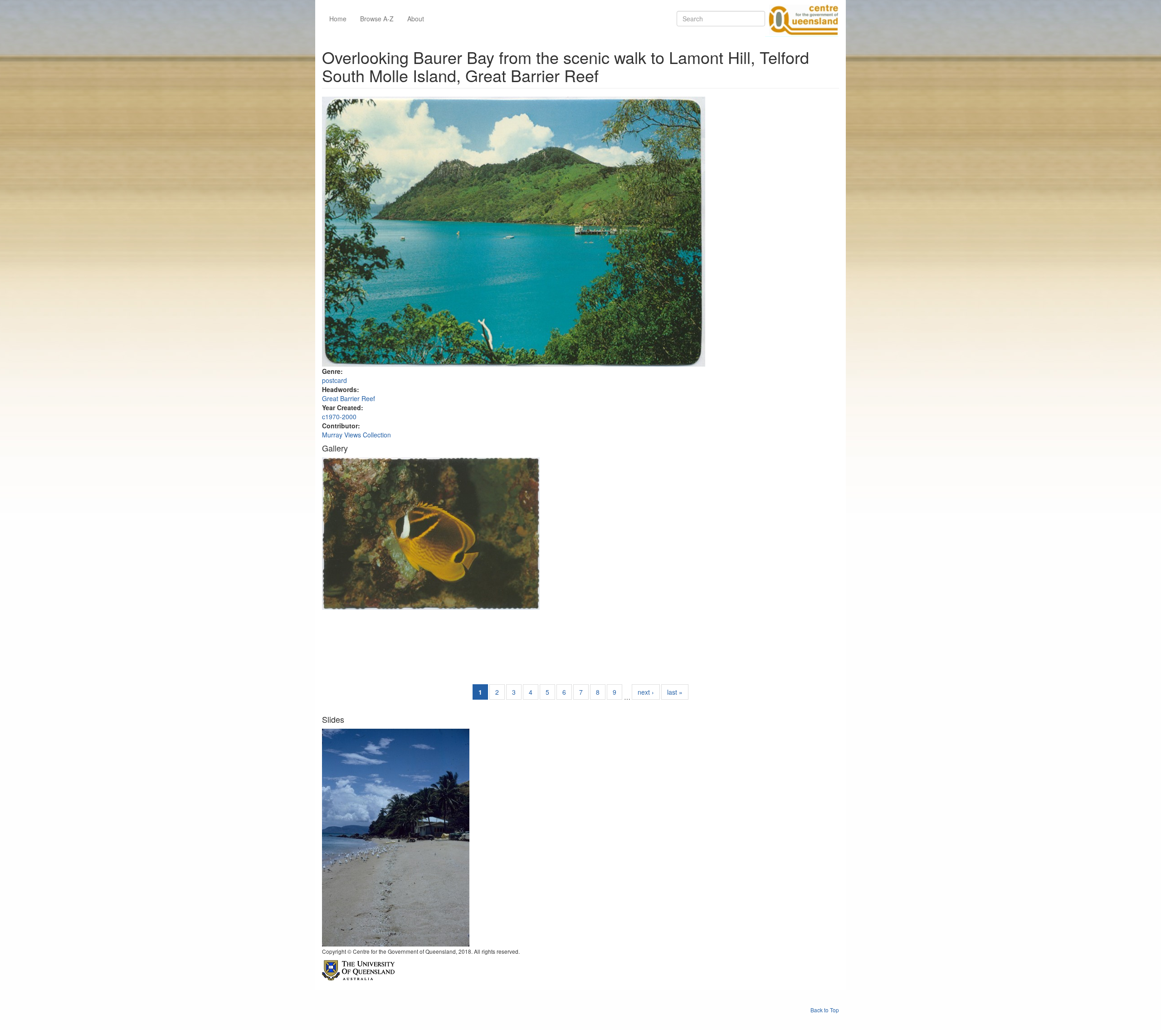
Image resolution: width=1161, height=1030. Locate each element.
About (415, 18)
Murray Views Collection (356, 434)
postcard (334, 380)
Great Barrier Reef (348, 398)
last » (675, 691)
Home (337, 18)
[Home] (802, 18)
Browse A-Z (377, 18)
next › (646, 691)
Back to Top (824, 1010)
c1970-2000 (339, 416)
